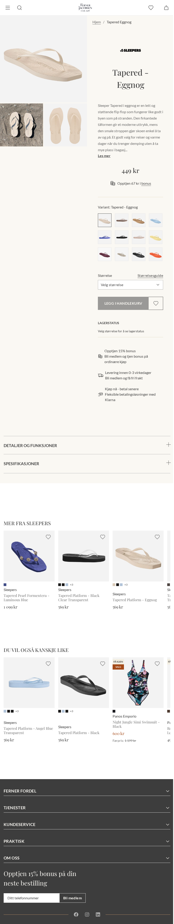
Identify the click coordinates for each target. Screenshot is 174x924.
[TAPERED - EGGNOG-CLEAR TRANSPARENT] (138, 237)
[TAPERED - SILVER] (121, 254)
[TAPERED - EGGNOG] (104, 220)
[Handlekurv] (166, 7)
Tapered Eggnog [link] (119, 22)
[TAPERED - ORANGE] (155, 254)
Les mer (104, 155)
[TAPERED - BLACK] (138, 254)
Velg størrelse (112, 284)
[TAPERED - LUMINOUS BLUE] (104, 237)
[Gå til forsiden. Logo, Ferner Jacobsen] (85, 8)
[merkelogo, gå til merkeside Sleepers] (130, 50)
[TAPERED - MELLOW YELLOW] (155, 237)
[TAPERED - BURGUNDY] (104, 254)
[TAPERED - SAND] (138, 220)
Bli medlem (72, 898)
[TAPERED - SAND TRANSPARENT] (121, 220)
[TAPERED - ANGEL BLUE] (155, 220)
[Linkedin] (96, 914)
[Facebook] (74, 914)
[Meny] (8, 7)
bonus (146, 183)
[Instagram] (85, 914)
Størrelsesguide (150, 275)
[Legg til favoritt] (156, 303)
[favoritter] (151, 7)
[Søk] (19, 7)
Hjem (96, 22)
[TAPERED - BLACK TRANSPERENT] (121, 237)
